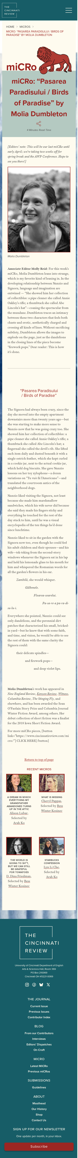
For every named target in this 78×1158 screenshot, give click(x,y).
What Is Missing (51, 797)
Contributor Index (39, 1017)
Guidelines (39, 1087)
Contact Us (39, 1120)
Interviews (39, 1039)
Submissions (39, 1080)
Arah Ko (19, 823)
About (39, 1096)
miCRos (25, 27)
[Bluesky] (41, 985)
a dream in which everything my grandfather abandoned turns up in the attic (19, 803)
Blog (39, 1026)
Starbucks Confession (52, 861)
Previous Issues (39, 1012)
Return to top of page (39, 760)
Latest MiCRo (39, 1066)
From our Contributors (39, 1033)
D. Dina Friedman (18, 876)
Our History (39, 1109)
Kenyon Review (47, 694)
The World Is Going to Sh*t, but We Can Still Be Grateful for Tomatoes (19, 866)
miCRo (39, 1058)
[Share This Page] (39, 124)
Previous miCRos (39, 1071)
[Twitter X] (48, 985)
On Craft (39, 1050)
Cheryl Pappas (51, 801)
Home (10, 27)
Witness (63, 694)
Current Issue (39, 1006)
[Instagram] (27, 985)
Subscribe (39, 1146)
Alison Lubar (19, 813)
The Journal (39, 999)
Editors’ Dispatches (39, 1044)
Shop (39, 1114)
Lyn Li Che (51, 867)
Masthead (39, 1103)
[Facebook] (34, 985)
